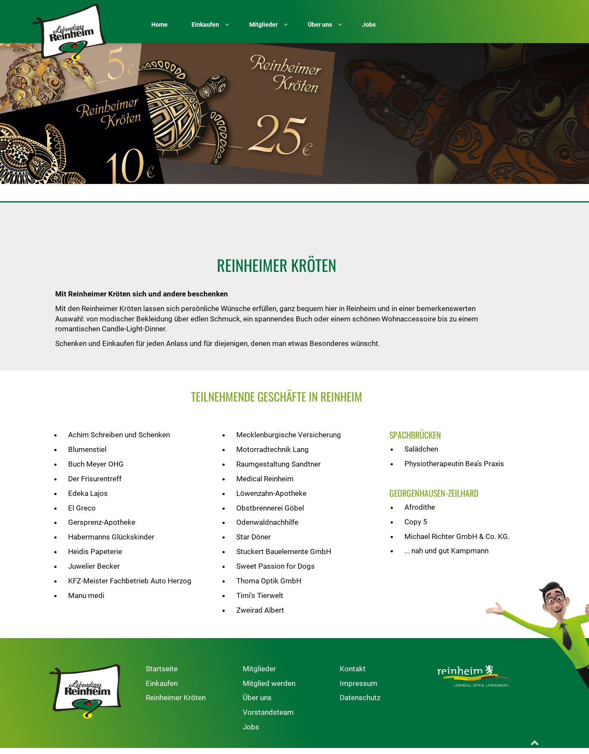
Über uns (257, 697)
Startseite (162, 668)
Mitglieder (259, 668)
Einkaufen (162, 683)
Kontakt (353, 668)
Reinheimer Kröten (176, 697)
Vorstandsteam (268, 712)
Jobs (251, 727)
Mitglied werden (269, 683)
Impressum (358, 683)
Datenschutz (360, 697)
